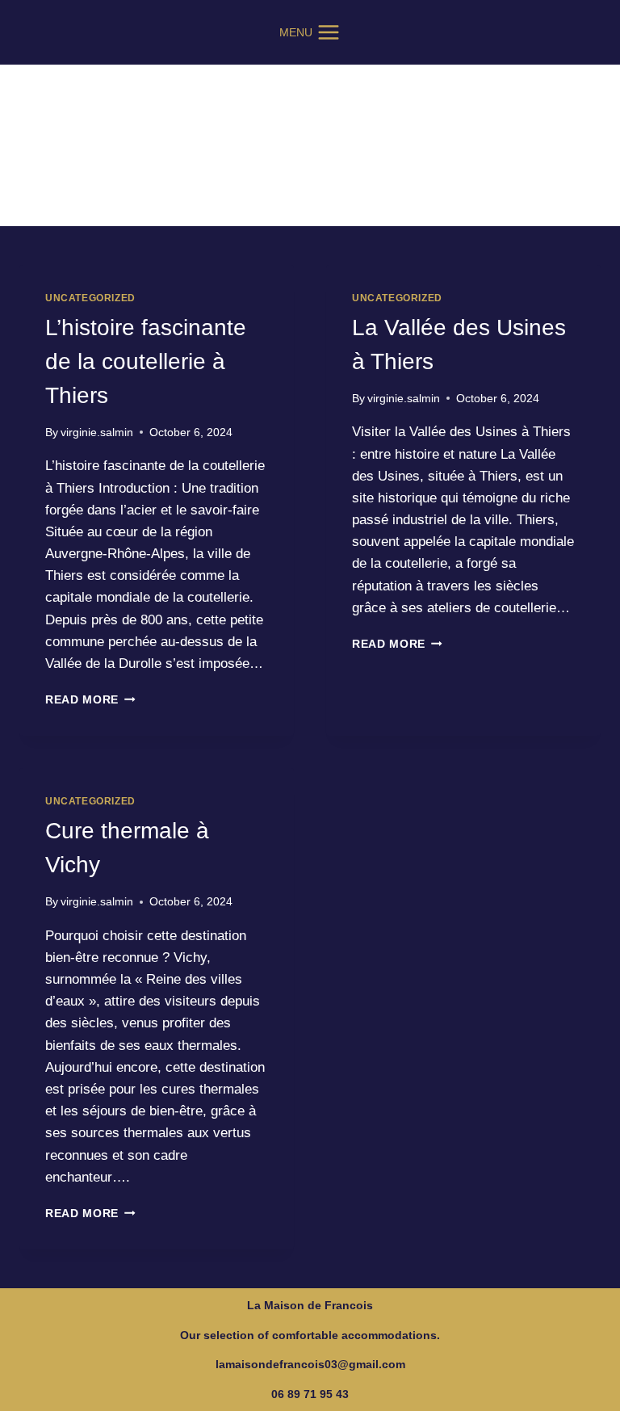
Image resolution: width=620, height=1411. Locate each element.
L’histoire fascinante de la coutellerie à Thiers (145, 361)
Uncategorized (90, 298)
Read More (90, 700)
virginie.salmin (97, 432)
